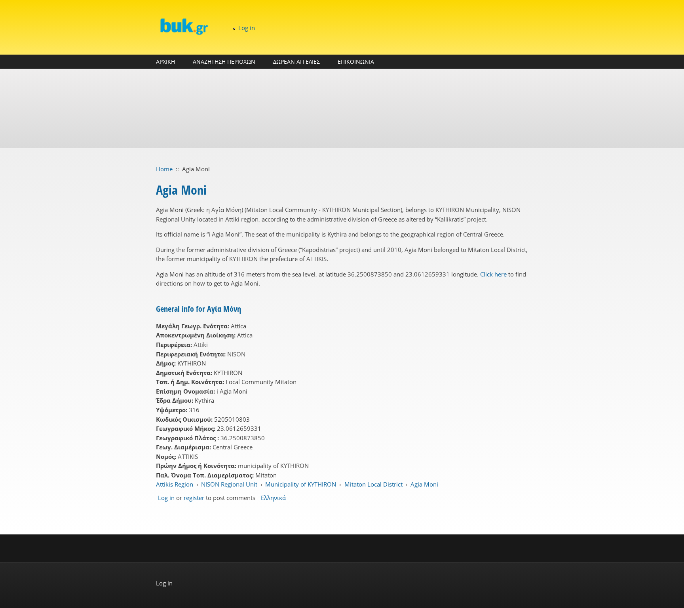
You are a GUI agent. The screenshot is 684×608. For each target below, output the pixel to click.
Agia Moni (424, 484)
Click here (493, 274)
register (194, 498)
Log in (246, 28)
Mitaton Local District (373, 484)
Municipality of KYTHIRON (300, 484)
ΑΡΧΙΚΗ (165, 61)
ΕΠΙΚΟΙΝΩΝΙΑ (356, 61)
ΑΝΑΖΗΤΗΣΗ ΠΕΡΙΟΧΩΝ (224, 61)
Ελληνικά (273, 498)
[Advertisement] (342, 108)
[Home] (183, 26)
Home (164, 169)
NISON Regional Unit (229, 484)
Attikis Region (174, 484)
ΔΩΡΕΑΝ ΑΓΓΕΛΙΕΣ (296, 61)
